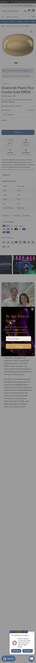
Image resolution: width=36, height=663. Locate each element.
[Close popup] (33, 633)
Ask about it (27, 651)
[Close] (32, 309)
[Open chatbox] (31, 659)
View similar (16, 651)
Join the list (18, 346)
